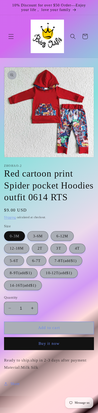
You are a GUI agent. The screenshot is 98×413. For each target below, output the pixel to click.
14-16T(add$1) (23, 285)
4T (77, 248)
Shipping (10, 217)
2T (40, 248)
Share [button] (15, 384)
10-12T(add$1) (59, 273)
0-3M (14, 236)
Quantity (11, 297)
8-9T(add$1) (21, 273)
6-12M (62, 236)
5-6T (14, 261)
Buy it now (49, 343)
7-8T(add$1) (65, 261)
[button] (11, 36)
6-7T (36, 261)
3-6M (38, 236)
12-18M (17, 248)
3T (58, 248)
